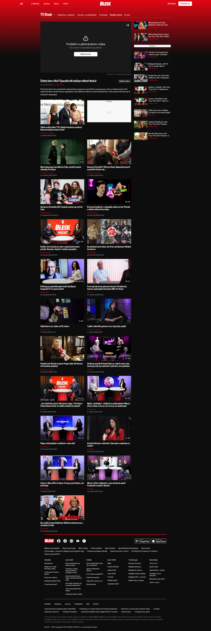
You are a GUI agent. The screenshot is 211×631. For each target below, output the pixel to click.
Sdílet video (124, 81)
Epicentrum (44, 292)
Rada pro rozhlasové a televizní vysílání (148, 619)
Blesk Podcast (45, 252)
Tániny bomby (92, 213)
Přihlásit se (185, 4)
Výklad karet (45, 330)
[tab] (48, 15)
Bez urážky (44, 529)
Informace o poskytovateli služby (119, 74)
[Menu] (21, 3)
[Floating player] (127, 25)
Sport (56, 4)
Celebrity (35, 4)
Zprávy (47, 4)
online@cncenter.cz (51, 619)
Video (65, 4)
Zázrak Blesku (45, 213)
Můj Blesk (172, 4)
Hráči (89, 292)
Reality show (59, 85)
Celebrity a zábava (47, 133)
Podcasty (43, 409)
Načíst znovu (86, 54)
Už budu (90, 369)
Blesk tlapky (91, 252)
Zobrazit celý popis (48, 94)
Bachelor (90, 489)
